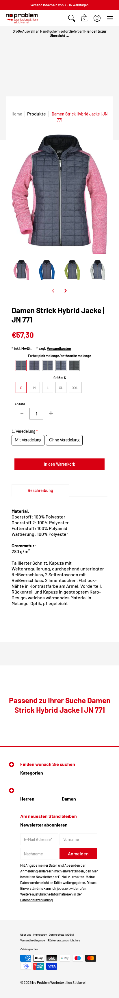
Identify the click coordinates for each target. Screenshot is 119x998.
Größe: (59, 378)
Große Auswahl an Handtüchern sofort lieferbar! (60, 33)
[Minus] (22, 413)
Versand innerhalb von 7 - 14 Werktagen (59, 5)
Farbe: (59, 356)
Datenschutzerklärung (36, 900)
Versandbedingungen (33, 940)
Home (17, 113)
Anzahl (19, 404)
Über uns (25, 934)
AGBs (69, 934)
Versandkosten (59, 348)
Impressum (40, 934)
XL (61, 388)
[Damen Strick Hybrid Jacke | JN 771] (21, 270)
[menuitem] (71, 18)
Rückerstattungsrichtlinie (64, 940)
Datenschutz (56, 934)
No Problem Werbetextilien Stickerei (58, 982)
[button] (71, 18)
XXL (75, 388)
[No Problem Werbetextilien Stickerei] (22, 18)
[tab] (40, 490)
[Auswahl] (50, 413)
